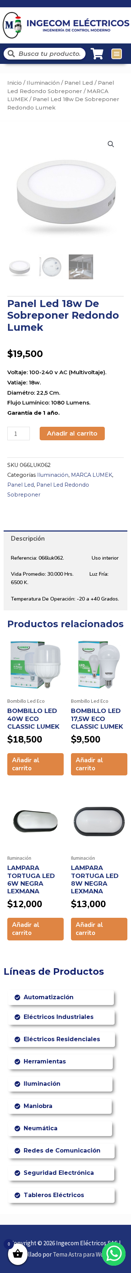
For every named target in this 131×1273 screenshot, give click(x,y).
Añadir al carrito (72, 433)
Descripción (28, 538)
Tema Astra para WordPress (88, 1254)
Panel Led (78, 82)
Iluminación (43, 82)
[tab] (65, 538)
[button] (116, 54)
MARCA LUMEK (91, 475)
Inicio (14, 82)
